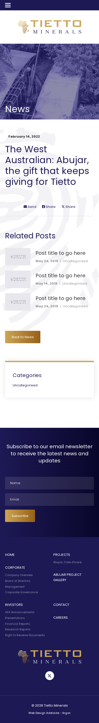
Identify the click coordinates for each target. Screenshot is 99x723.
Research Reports (17, 629)
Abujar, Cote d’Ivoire (67, 562)
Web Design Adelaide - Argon (49, 713)
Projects (61, 554)
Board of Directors (17, 581)
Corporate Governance (21, 592)
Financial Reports (17, 624)
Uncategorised (75, 261)
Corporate (15, 567)
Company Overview (19, 575)
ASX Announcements (20, 612)
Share (50, 206)
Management (15, 587)
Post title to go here (61, 253)
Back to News (23, 337)
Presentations (15, 618)
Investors (14, 604)
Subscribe (20, 515)
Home (10, 554)
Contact (61, 604)
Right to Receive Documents (25, 635)
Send (31, 206)
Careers (60, 617)
